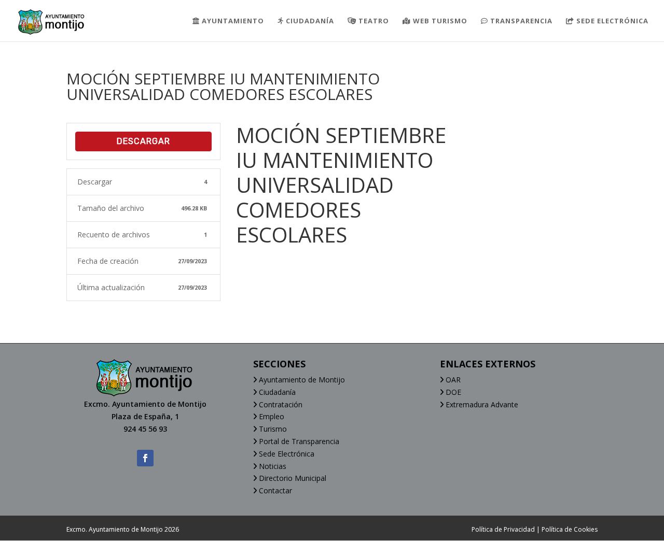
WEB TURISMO (439, 21)
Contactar (274, 490)
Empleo (270, 416)
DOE (452, 392)
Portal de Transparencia (298, 441)
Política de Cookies (570, 529)
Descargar (143, 141)
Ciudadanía (276, 392)
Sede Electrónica (285, 454)
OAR (452, 380)
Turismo (272, 429)
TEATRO (372, 21)
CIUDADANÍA (309, 21)
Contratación (279, 404)
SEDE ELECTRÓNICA (611, 21)
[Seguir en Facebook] (145, 458)
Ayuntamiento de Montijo (301, 380)
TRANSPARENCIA (520, 21)
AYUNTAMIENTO (232, 21)
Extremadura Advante (481, 404)
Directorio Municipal (291, 478)
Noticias (271, 466)
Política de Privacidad (503, 529)
